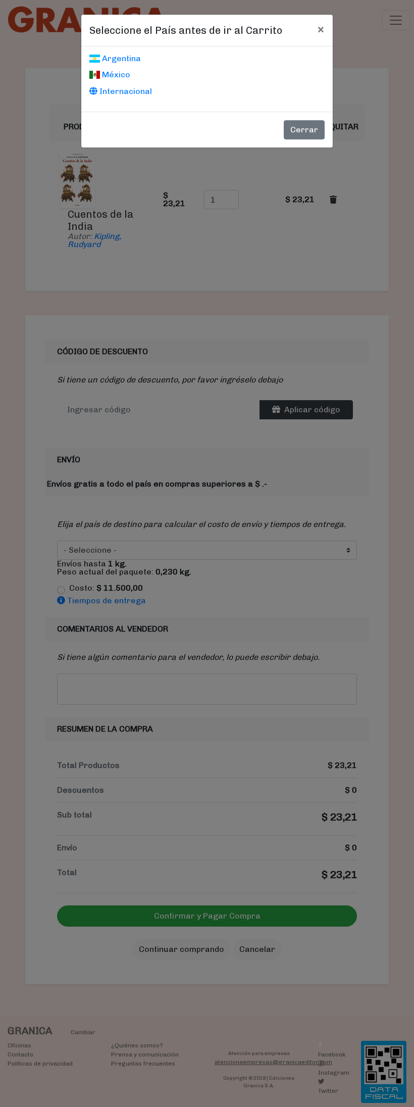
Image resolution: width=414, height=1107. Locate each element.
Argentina (120, 58)
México (115, 74)
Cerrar (304, 129)
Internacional (124, 91)
